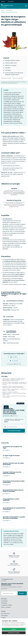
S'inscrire (21, 593)
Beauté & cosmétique (6, 607)
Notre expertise (4, 615)
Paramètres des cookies (13, 632)
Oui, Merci (15, 357)
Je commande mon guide (14, 430)
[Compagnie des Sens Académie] (9, 5)
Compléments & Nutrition (6, 605)
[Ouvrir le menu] (26, 6)
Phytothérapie (4, 603)
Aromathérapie (4, 601)
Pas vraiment (15, 360)
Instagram (3, 617)
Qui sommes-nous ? (5, 613)
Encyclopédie (11, 1)
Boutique (3, 1)
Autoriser (14, 629)
